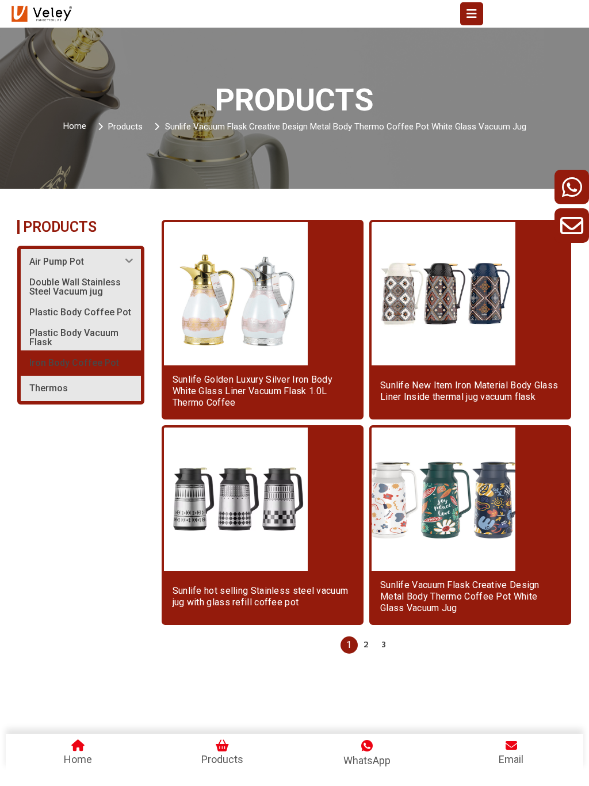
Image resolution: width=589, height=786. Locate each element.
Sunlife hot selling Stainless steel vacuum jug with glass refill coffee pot (261, 596)
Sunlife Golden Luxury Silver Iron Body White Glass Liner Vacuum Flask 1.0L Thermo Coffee (252, 391)
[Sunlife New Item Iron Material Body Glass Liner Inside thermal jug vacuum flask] (443, 293)
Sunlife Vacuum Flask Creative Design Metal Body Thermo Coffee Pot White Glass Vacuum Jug (460, 596)
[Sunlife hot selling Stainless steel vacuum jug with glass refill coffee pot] (236, 499)
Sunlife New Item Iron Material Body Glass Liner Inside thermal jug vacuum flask (469, 391)
